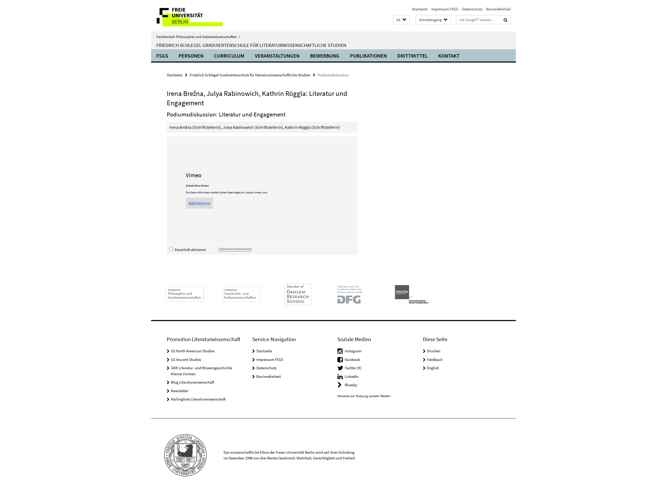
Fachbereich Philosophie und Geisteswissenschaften (198, 37)
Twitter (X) (353, 367)
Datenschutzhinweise (235, 249)
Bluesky (351, 384)
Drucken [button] (433, 350)
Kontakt (449, 55)
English (433, 367)
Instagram (353, 350)
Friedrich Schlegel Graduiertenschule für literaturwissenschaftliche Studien (251, 45)
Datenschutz (472, 9)
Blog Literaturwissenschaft (192, 382)
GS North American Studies (192, 350)
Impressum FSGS (444, 9)
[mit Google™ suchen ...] (505, 20)
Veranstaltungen (277, 55)
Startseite (420, 9)
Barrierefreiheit (498, 9)
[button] (401, 20)
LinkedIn (352, 376)
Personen (190, 55)
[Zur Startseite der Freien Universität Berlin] (194, 15)
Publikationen (368, 55)
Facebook (352, 359)
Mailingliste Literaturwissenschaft (198, 399)
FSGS (162, 55)
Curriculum (229, 55)
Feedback (434, 359)
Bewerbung (324, 55)
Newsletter (179, 390)
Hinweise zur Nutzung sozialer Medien (363, 396)
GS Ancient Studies (186, 359)
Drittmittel (412, 55)
